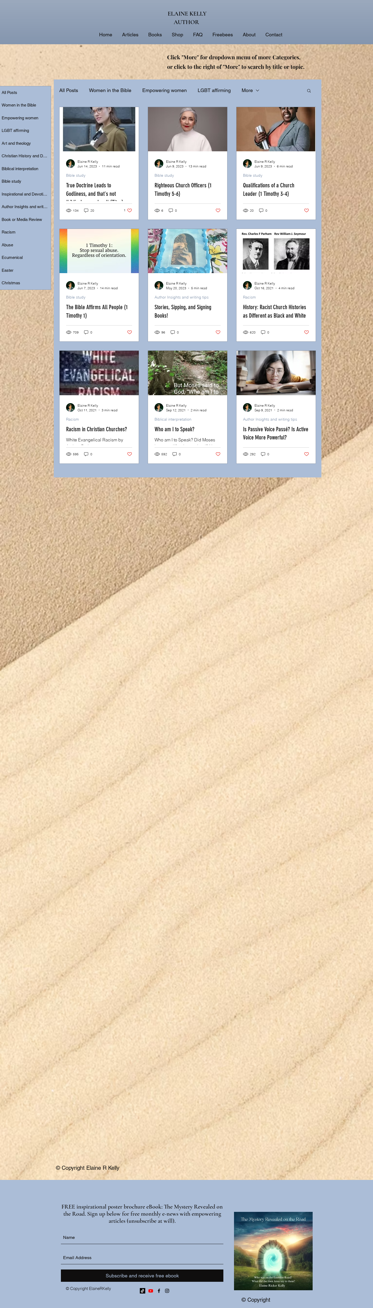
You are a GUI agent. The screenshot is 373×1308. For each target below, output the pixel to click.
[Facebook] (159, 1291)
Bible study (75, 175)
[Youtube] (150, 1291)
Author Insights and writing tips (182, 297)
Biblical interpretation (173, 419)
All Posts (68, 90)
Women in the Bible (110, 90)
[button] (309, 91)
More (247, 90)
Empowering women (164, 90)
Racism (249, 297)
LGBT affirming (214, 90)
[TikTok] (142, 1291)
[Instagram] (167, 1291)
